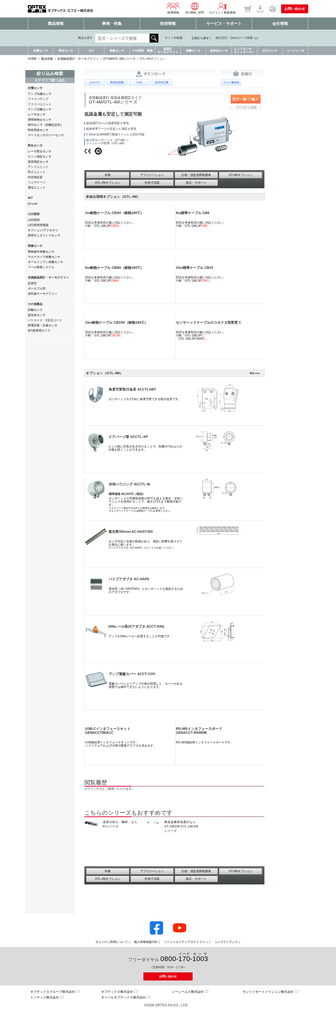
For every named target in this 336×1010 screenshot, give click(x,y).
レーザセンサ (37, 114)
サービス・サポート (224, 23)
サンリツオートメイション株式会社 (268, 992)
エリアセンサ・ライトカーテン (244, 50)
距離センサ (193, 50)
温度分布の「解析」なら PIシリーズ (120, 824)
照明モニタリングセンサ (44, 235)
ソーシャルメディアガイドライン (186, 942)
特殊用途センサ (38, 130)
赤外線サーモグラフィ (42, 293)
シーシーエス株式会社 (188, 992)
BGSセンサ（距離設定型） (45, 125)
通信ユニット (37, 187)
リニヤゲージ (37, 182)
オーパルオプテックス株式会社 (123, 997)
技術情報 (168, 23)
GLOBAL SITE (194, 12)
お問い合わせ (294, 9)
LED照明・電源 (142, 50)
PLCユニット (37, 172)
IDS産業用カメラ (39, 330)
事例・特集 (112, 23)
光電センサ (40, 50)
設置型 (32, 283)
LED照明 (34, 220)
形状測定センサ (38, 161)
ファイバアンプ (38, 99)
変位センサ (66, 50)
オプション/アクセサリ (43, 230)
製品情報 (56, 23)
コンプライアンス (226, 942)
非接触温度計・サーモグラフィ (78, 58)
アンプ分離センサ (39, 109)
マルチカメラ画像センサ (44, 257)
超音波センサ (219, 50)
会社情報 (280, 23)
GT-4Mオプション (240, 175)
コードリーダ (295, 50)
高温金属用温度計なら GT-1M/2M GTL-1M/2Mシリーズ (181, 826)
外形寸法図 (152, 182)
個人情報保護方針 (146, 942)
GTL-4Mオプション (108, 182)
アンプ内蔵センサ (39, 94)
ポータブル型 (37, 288)
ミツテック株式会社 (44, 997)
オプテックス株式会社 (117, 992)
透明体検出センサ (39, 119)
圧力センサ (269, 50)
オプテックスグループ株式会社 (52, 992)
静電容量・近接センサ (42, 325)
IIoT (91, 50)
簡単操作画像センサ (41, 251)
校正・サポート (196, 182)
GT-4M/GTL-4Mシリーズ (119, 58)
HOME (32, 58)
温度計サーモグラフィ (167, 50)
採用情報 (173, 12)
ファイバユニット (39, 104)
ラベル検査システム (41, 267)
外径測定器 (35, 177)
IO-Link (32, 203)
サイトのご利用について (111, 942)
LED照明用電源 (38, 225)
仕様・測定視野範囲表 (196, 175)
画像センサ (116, 50)
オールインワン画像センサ (45, 262)
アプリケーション (152, 175)
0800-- (184, 957)
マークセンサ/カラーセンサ (46, 135)
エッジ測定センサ (39, 156)
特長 (108, 175)
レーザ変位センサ (39, 151)
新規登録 (230, 12)
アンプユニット (38, 167)
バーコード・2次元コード (45, 320)
